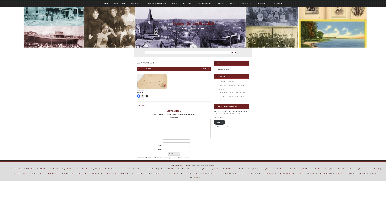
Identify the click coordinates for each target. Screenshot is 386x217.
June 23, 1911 (264, 169)
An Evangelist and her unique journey (232, 96)
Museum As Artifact (204, 3)
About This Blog (119, 3)
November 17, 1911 (372, 169)
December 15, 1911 (151, 169)
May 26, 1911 (329, 169)
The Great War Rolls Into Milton (230, 100)
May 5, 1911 (341, 169)
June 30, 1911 (278, 169)
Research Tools (136, 3)
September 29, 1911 (192, 173)
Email (160, 145)
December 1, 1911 (134, 169)
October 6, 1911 (97, 173)
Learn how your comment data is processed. (176, 158)
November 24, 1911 (20, 173)
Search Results (111, 173)
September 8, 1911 (209, 173)
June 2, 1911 (252, 169)
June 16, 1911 (239, 169)
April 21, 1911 (28, 169)
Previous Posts (247, 3)
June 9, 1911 (291, 169)
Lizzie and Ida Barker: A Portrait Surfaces (233, 92)
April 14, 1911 (15, 169)
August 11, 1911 (67, 169)
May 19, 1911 (316, 169)
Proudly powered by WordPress (180, 165)
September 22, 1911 (175, 173)
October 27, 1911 (82, 173)
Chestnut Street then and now (114, 169)
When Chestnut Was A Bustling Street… (232, 173)
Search (233, 52)
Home (106, 3)
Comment (174, 117)
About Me (220, 3)
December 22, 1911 (167, 169)
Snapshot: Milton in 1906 (157, 3)
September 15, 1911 (143, 173)
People (174, 3)
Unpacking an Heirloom (227, 81)
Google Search (276, 3)
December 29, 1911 (184, 169)
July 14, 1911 (214, 169)
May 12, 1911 (303, 169)
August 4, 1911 (96, 169)
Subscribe (261, 3)
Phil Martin (206, 69)
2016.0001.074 (142, 105)
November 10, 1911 (356, 169)
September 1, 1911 (127, 173)
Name (160, 141)
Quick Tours (187, 3)
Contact (233, 3)
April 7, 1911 (54, 169)
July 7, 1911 (226, 169)
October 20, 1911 (67, 173)
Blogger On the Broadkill (193, 23)
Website (160, 149)
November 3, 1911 (36, 173)
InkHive (213, 165)
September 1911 (159, 173)
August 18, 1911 (82, 169)
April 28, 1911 (41, 169)
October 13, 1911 (52, 173)
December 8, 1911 (200, 169)
